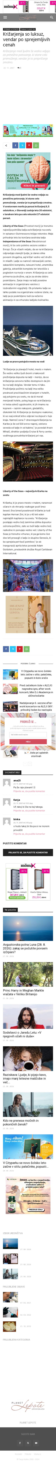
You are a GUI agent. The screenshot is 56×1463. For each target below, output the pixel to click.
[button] (28, 721)
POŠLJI (28, 741)
